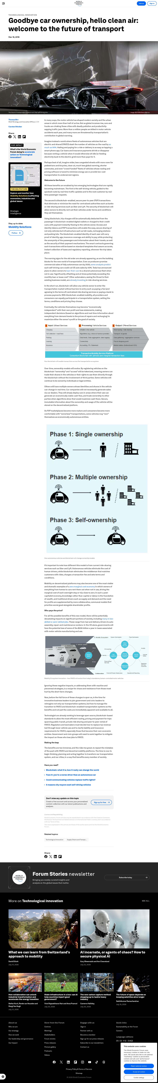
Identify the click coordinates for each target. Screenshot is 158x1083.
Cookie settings (139, 1077)
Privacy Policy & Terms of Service (79, 1069)
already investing (77, 280)
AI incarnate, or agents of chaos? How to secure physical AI (112, 954)
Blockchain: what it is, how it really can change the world (72, 770)
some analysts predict (100, 264)
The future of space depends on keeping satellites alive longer (131, 995)
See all (146, 901)
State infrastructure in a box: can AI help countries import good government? (61, 996)
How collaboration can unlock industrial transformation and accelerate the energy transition (23, 996)
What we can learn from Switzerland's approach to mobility (39, 954)
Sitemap (79, 1073)
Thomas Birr (13, 120)
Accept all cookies (139, 1072)
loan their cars (72, 271)
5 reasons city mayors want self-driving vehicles (68, 785)
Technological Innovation (22, 15)
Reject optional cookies (139, 1066)
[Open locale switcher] (3, 1076)
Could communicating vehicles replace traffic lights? (70, 780)
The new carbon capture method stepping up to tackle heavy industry (95, 996)
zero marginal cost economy (82, 586)
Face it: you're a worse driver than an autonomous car (71, 775)
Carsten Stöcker (15, 127)
